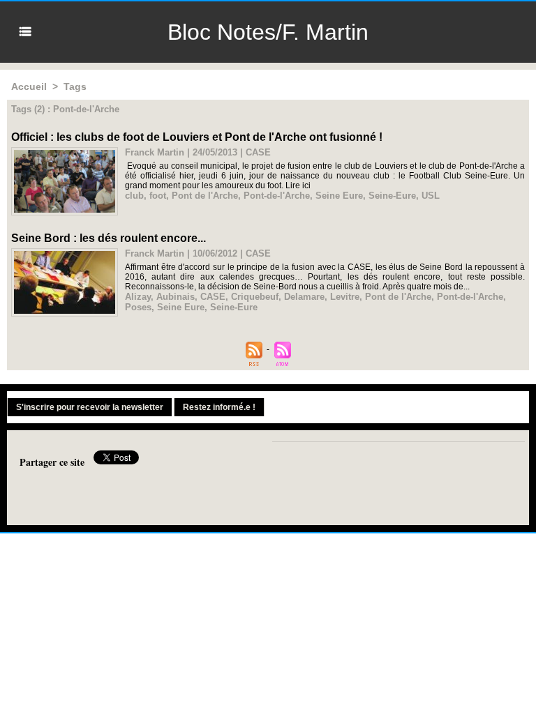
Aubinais (175, 296)
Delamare (304, 296)
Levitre (344, 296)
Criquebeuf (254, 296)
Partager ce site (52, 462)
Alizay (138, 296)
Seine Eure (339, 195)
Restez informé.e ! (219, 407)
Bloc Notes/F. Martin (268, 32)
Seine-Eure (392, 195)
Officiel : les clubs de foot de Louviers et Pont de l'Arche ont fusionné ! (196, 137)
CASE (212, 296)
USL (431, 195)
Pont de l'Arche (205, 195)
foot (157, 195)
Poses (138, 307)
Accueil (29, 86)
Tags (75, 86)
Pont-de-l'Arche (277, 195)
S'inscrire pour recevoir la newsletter (89, 407)
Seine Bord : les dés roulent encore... (108, 238)
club (134, 195)
